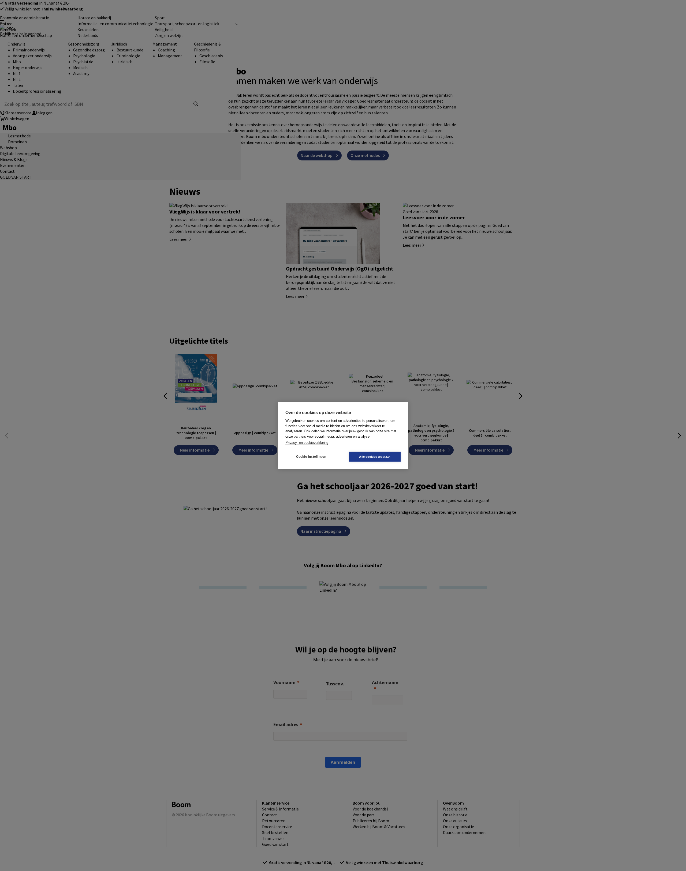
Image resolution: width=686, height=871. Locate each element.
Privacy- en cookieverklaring (306, 443)
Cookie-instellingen (311, 457)
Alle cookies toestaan (374, 456)
